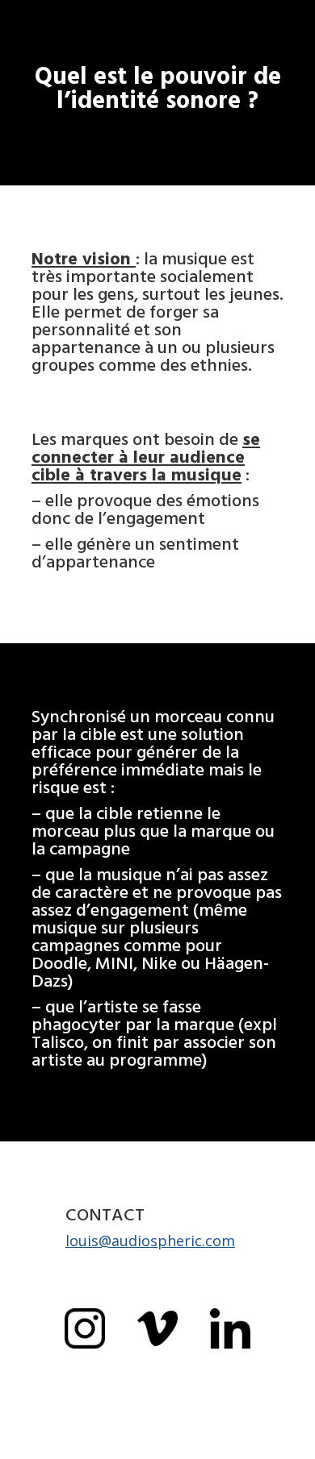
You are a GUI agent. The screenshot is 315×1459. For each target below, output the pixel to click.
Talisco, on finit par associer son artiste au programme (154, 1051)
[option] (275, 1446)
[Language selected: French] (275, 1445)
